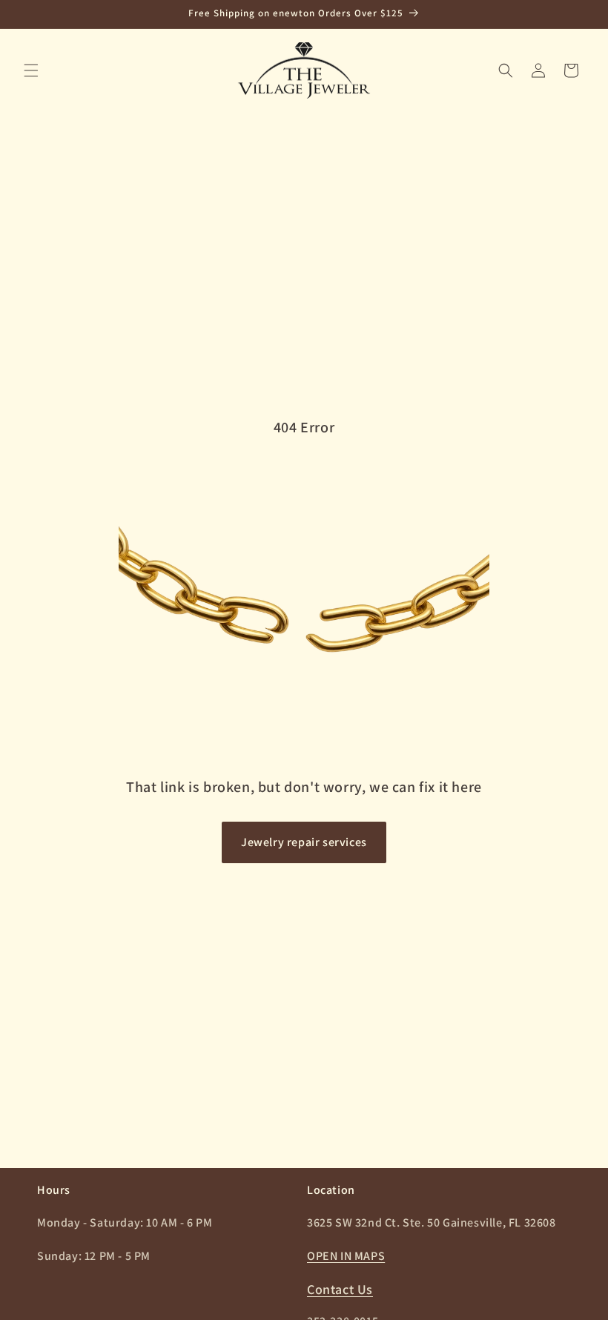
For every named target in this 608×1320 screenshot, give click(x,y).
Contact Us (340, 1289)
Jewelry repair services (304, 842)
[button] (31, 70)
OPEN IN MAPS (346, 1256)
